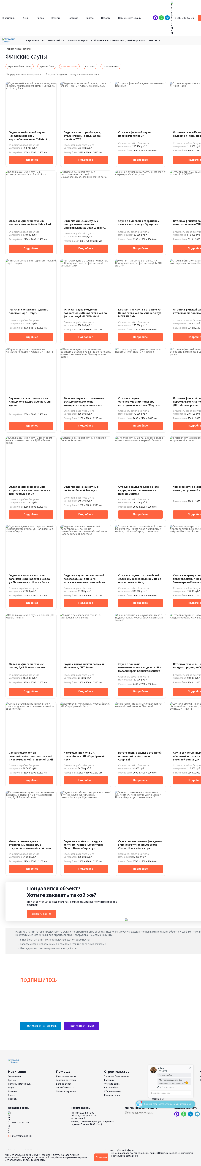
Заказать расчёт (41, 913)
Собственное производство (107, 40)
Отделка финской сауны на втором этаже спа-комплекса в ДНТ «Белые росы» (29, 490)
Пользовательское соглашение (121, 1155)
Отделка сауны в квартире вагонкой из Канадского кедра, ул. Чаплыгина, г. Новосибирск (30, 579)
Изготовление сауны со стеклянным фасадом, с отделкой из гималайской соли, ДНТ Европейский (30, 845)
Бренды (12, 1079)
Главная (9, 48)
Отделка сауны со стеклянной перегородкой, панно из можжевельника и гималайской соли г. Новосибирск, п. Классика (86, 579)
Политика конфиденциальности (175, 1152)
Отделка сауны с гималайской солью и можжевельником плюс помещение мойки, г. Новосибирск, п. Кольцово (139, 579)
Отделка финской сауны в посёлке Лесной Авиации (81, 488)
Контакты (154, 40)
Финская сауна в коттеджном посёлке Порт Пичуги (29, 311)
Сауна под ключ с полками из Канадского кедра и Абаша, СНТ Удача (30, 401)
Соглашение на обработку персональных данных (131, 1152)
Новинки (12, 1091)
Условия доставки (66, 1079)
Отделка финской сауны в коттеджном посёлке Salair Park (30, 222)
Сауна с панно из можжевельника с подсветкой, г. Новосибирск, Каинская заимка (140, 667)
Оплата (90, 17)
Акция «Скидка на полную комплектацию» (72, 74)
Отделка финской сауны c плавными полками (135, 134)
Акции (26, 17)
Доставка (73, 17)
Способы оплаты (65, 1087)
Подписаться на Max (81, 1025)
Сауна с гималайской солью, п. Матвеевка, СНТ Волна (84, 665)
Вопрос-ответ (63, 1083)
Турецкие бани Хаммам (116, 1076)
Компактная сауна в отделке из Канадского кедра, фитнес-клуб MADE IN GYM (139, 313)
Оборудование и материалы (23, 74)
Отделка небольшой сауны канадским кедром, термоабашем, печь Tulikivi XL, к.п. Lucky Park (29, 136)
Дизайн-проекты (135, 40)
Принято (101, 1157)
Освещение (158, 1098)
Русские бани (111, 1087)
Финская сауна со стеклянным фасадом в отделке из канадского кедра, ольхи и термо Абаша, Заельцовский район (84, 401)
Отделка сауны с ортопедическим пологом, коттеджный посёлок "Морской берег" (139, 401)
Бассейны (109, 1079)
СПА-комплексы (112, 1091)
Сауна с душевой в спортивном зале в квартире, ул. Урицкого (139, 222)
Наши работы (56, 40)
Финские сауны (112, 1083)
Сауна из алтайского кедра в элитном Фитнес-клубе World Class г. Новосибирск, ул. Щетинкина (83, 845)
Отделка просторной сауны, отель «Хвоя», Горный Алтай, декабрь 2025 (83, 136)
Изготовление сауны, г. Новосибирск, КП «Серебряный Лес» (84, 756)
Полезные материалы (129, 17)
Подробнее (31, 159)
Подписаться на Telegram (41, 1025)
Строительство (35, 40)
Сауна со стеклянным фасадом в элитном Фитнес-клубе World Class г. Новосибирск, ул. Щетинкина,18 (140, 845)
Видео (40, 17)
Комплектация (112, 1095)
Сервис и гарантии (66, 1091)
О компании (8, 17)
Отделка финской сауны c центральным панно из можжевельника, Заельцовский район (85, 224)
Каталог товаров (78, 40)
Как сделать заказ (66, 1076)
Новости (105, 17)
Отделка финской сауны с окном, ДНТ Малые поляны (27, 665)
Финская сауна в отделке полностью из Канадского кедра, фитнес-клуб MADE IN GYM (86, 313)
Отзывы (55, 17)
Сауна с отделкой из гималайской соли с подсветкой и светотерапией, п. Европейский (31, 756)
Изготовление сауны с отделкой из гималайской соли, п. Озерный (140, 756)
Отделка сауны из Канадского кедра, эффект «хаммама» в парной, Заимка (138, 490)
